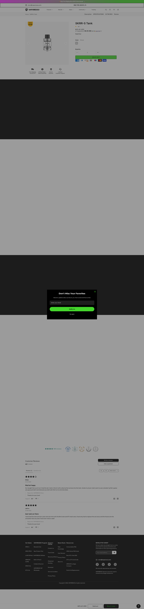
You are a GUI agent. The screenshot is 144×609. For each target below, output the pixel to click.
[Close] (95, 292)
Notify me (72, 309)
